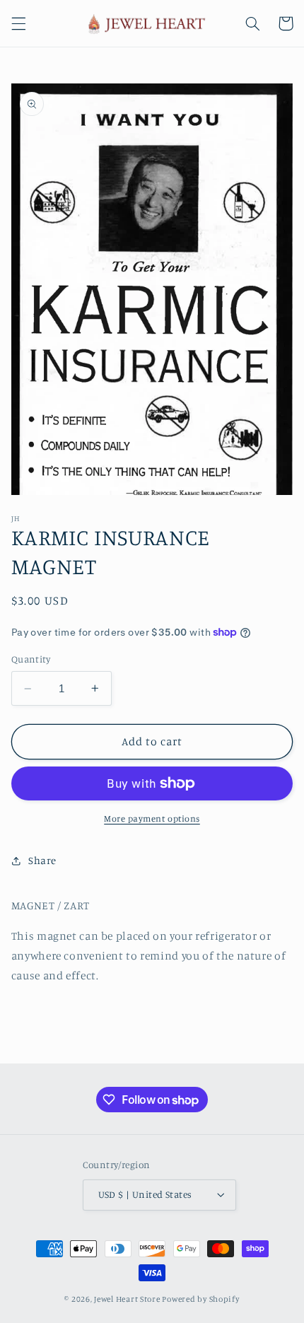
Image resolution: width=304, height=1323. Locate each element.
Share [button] (42, 860)
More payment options (152, 818)
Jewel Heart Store (127, 1299)
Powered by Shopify (200, 1299)
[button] (18, 23)
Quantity (30, 659)
